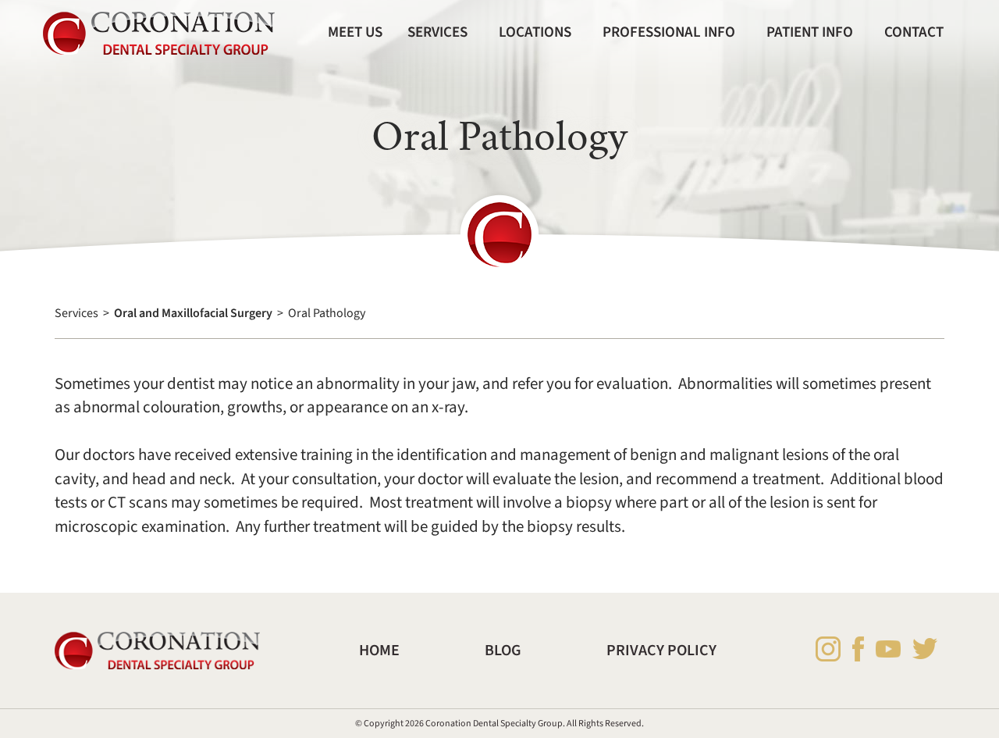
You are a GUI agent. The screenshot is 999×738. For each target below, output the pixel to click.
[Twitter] (924, 648)
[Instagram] (828, 648)
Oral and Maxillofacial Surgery (193, 313)
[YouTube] (888, 649)
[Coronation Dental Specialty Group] (159, 33)
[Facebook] (858, 648)
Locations (535, 32)
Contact (914, 32)
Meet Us (355, 32)
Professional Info (669, 32)
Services (437, 32)
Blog (503, 650)
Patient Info (809, 32)
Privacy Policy (661, 650)
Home (379, 650)
